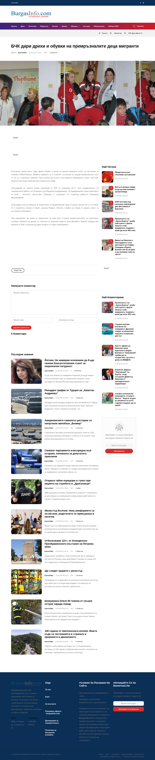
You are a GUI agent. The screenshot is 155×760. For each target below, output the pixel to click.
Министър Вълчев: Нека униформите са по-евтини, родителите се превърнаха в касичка (69, 513)
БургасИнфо (22, 52)
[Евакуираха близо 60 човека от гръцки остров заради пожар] (26, 612)
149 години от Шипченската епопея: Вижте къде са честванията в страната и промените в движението (71, 634)
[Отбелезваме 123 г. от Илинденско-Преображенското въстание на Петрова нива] (26, 551)
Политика (32, 26)
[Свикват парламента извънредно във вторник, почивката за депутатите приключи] (26, 461)
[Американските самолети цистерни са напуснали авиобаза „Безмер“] (26, 431)
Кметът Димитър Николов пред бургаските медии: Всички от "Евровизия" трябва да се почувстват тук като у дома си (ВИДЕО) (125, 353)
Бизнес (55, 26)
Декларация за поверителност (111, 756)
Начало (14, 26)
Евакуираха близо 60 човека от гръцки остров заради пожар (68, 602)
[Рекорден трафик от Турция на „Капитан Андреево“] (26, 401)
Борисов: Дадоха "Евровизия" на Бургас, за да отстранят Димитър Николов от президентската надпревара (124, 377)
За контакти (50, 704)
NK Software (56, 754)
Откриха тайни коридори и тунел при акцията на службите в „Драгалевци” (68, 482)
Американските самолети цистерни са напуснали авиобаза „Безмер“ (68, 422)
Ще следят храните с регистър (63, 570)
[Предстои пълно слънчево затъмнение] (107, 177)
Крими (64, 26)
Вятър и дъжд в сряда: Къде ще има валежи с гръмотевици (125, 189)
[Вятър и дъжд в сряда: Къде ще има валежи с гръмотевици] (107, 191)
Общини (74, 26)
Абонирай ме (119, 451)
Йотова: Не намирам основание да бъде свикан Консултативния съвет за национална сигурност (69, 363)
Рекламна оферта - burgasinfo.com (133, 754)
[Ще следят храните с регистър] (26, 581)
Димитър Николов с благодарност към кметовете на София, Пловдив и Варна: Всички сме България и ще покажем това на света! (125, 247)
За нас (48, 690)
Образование (99, 26)
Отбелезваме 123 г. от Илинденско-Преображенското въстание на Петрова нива (69, 543)
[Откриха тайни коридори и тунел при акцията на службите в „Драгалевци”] (26, 491)
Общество (44, 26)
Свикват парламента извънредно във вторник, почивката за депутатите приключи (68, 453)
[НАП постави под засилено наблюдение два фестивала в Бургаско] (107, 206)
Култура (86, 26)
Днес (23, 26)
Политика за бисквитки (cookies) (50, 732)
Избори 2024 (113, 26)
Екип (47, 697)
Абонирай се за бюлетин (129, 709)
